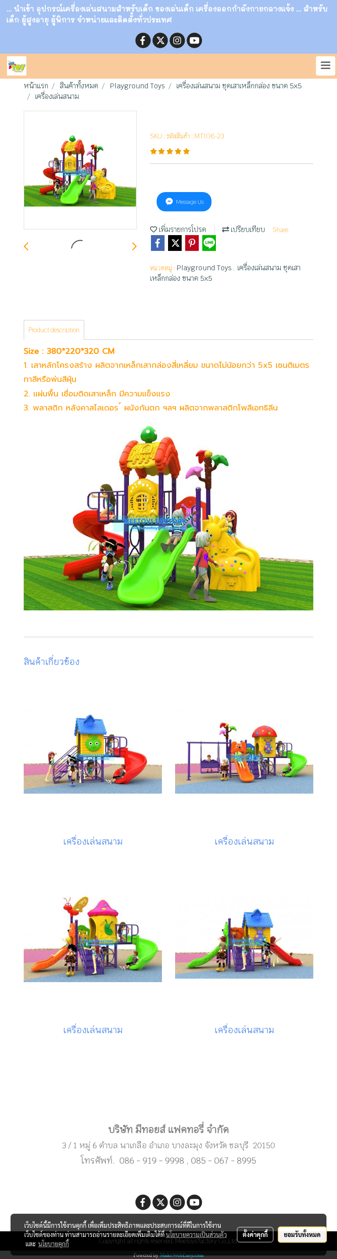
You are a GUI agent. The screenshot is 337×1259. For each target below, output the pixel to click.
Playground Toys (204, 267)
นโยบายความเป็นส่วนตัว (196, 1234)
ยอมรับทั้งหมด (302, 1234)
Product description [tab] (54, 329)
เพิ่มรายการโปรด (181, 229)
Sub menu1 (168, 1101)
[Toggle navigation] (325, 66)
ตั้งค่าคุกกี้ (255, 1234)
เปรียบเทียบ (247, 229)
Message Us (189, 202)
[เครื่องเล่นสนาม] (80, 170)
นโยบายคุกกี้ (53, 1244)
